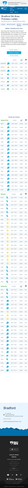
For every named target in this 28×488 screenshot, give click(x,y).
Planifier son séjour (12, 8)
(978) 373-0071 (7, 418)
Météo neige (11, 24)
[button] (25, 8)
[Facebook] (21, 475)
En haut (14, 55)
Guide (3, 24)
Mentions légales (14, 461)
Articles (20, 8)
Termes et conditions (14, 465)
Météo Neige (5, 8)
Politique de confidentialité (14, 463)
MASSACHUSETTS (6, 21)
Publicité (14, 457)
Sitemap (14, 466)
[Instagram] (16, 475)
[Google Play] (10, 479)
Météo (19, 24)
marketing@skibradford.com (12, 421)
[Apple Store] (19, 479)
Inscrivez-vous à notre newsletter (14, 459)
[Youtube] (8, 475)
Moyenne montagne (14, 52)
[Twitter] (12, 475)
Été (15, 12)
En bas (14, 50)
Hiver (11, 12)
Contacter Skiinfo (14, 454)
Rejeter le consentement (14, 470)
